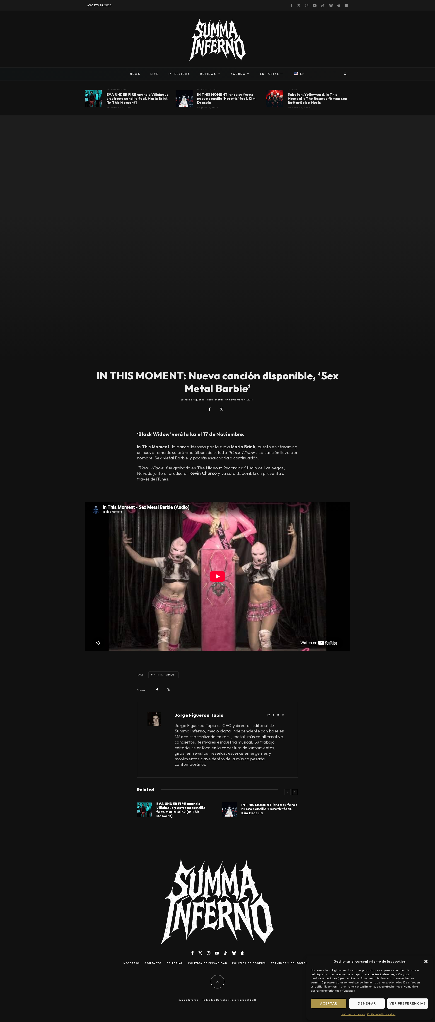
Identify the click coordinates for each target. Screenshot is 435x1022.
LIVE (154, 74)
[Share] (210, 409)
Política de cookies (353, 1014)
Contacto (153, 963)
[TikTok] (323, 5)
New (294, 89)
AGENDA (238, 74)
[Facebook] (291, 5)
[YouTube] (315, 5)
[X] (299, 5)
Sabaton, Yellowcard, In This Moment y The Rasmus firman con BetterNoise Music (317, 99)
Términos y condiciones (291, 963)
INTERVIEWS (180, 74)
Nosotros (131, 963)
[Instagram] (307, 5)
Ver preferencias (407, 1003)
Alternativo (118, 89)
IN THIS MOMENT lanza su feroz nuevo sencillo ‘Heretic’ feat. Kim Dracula (226, 99)
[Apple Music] (338, 5)
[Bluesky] (331, 5)
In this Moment (164, 674)
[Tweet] (221, 409)
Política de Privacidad (381, 1014)
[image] (93, 98)
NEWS (135, 74)
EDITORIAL (269, 74)
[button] (426, 961)
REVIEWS (208, 74)
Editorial (175, 963)
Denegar (367, 1003)
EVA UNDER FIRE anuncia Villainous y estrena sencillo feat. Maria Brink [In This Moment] (137, 99)
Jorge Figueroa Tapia (199, 715)
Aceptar (328, 1003)
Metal (219, 399)
